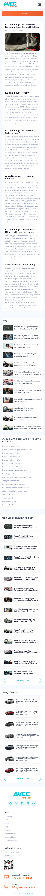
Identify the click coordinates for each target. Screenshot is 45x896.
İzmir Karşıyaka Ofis (9, 474)
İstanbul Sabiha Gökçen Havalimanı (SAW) (17, 450)
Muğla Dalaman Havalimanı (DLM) (14, 484)
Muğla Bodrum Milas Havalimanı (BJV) (15, 488)
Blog (6, 827)
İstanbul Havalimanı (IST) (11, 446)
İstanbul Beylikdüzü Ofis (11, 463)
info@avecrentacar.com (25, 887)
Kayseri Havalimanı (9, 501)
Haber (6, 823)
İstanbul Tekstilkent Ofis (11, 456)
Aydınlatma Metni (10, 840)
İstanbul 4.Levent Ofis (10, 453)
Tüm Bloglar (21, 680)
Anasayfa (8, 816)
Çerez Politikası (10, 837)
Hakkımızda (8, 820)
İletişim (7, 855)
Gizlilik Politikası (10, 834)
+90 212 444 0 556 (22, 877)
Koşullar (7, 830)
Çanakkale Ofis (8, 498)
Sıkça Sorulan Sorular (12, 852)
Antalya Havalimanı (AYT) (11, 481)
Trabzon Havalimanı (9, 505)
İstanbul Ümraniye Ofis (10, 467)
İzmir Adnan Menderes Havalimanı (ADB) (16, 470)
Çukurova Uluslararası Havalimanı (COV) (16, 477)
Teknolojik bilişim (27, 893)
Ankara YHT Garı (8, 494)
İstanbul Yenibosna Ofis (11, 460)
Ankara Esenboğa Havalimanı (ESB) (14, 491)
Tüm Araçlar (21, 778)
